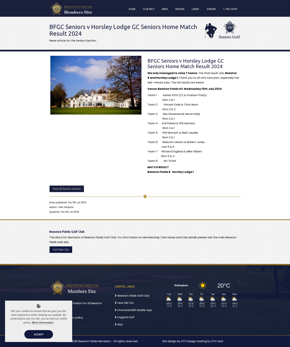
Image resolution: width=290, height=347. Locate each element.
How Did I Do (125, 303)
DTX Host (217, 341)
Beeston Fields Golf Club (133, 296)
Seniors (179, 9)
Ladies (195, 9)
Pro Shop (231, 9)
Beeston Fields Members (94, 341)
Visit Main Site (61, 249)
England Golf (125, 317)
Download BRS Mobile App (134, 310)
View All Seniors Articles (67, 188)
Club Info (148, 9)
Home (132, 9)
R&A (120, 324)
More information (43, 322)
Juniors (211, 9)
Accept (38, 334)
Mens (165, 9)
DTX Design (188, 341)
